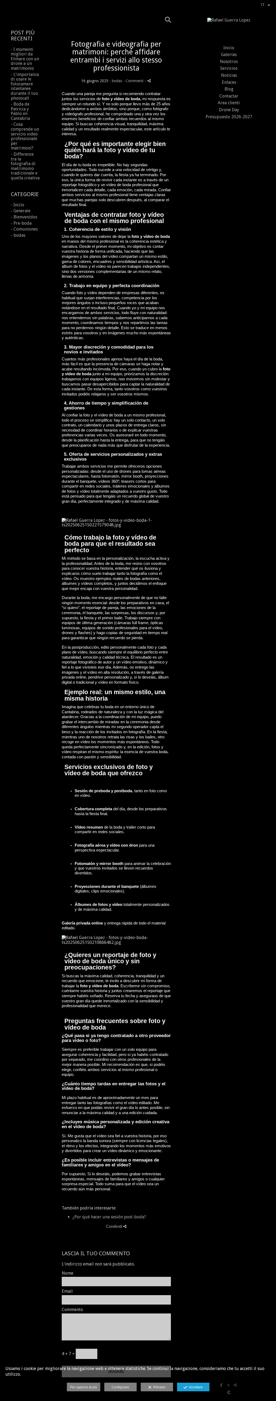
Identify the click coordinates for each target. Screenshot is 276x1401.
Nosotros (229, 61)
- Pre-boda (21, 223)
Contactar (228, 96)
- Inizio (17, 204)
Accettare (195, 1387)
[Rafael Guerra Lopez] (228, 22)
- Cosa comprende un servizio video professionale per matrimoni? (25, 136)
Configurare (120, 1387)
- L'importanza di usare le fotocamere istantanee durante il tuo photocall (25, 86)
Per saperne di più (83, 1387)
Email (67, 1291)
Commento (72, 1309)
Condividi (114, 1226)
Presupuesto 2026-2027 (229, 116)
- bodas (18, 235)
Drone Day (229, 109)
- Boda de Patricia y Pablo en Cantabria (20, 111)
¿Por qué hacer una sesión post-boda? (109, 1216)
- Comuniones (24, 229)
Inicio (228, 47)
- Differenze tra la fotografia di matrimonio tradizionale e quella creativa (25, 166)
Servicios (228, 68)
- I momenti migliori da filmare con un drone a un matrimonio (25, 59)
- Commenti (133, 81)
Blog (229, 89)
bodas (117, 81)
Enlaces (229, 82)
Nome (67, 1273)
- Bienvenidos (24, 217)
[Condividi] (149, 81)
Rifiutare (158, 1387)
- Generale (20, 210)
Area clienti (229, 102)
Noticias (229, 75)
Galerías (229, 54)
